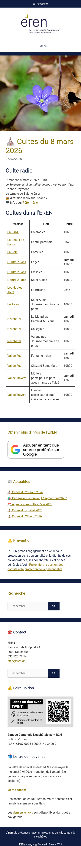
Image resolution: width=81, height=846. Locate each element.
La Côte (12, 252)
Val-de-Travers (16, 378)
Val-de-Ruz (14, 356)
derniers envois (23, 812)
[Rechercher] (54, 606)
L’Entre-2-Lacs (16, 262)
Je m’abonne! (17, 790)
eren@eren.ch (16, 661)
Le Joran (13, 304)
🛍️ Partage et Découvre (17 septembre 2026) (37, 498)
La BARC (13, 232)
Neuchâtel (14, 319)
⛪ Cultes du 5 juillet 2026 (25, 510)
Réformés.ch (31, 202)
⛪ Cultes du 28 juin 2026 (25, 516)
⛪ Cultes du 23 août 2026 (25, 492)
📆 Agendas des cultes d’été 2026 (30, 504)
